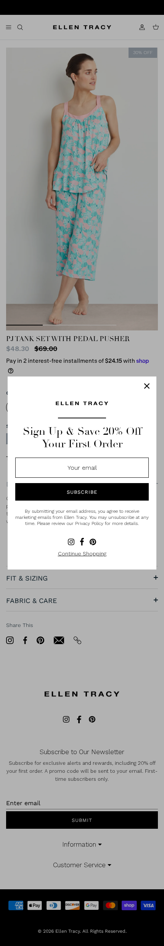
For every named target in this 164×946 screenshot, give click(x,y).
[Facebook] (82, 542)
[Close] (146, 386)
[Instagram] (71, 542)
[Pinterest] (93, 542)
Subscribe (82, 492)
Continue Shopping (82, 553)
